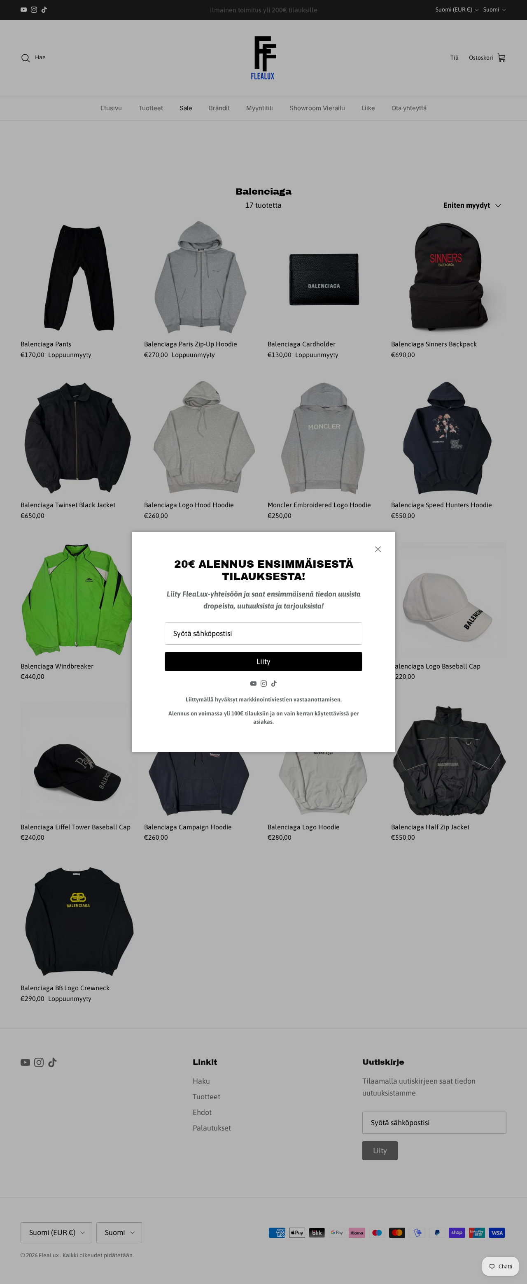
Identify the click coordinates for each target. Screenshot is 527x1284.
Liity (263, 661)
